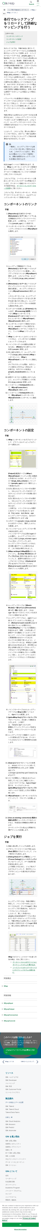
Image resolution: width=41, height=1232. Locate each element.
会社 (7, 1175)
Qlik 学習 (8, 1086)
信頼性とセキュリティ (13, 1144)
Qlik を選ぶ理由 (11, 1141)
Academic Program (12, 1188)
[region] (20, 1217)
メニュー (38, 4)
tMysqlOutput (9, 1009)
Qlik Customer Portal (13, 1089)
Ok (20, 1225)
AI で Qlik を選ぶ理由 (12, 1153)
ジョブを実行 (10, 42)
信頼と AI (8, 1150)
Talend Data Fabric (12, 1112)
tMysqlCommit (9, 1021)
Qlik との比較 (10, 1156)
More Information (20, 1229)
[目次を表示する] (4, 10)
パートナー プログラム (13, 1191)
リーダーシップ (10, 1178)
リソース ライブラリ (12, 1092)
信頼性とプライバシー (13, 1147)
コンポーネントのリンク (14, 36)
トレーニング (10, 1083)
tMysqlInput (8, 1003)
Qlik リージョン (11, 1165)
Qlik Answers (10, 1124)
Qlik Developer (11, 1080)
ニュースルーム (10, 1197)
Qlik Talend (9, 1106)
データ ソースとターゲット (14, 1162)
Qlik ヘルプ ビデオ (11, 1077)
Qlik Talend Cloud (12, 1109)
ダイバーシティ (10, 1185)
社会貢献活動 (10, 1181)
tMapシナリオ (11, 12)
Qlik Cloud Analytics (12, 1121)
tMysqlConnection (11, 1015)
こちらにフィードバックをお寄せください (20, 1051)
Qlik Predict (9, 1127)
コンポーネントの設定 (13, 39)
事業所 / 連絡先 (10, 1200)
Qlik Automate (10, 1130)
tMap (33, 10)
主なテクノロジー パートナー (15, 1159)
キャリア (8, 1194)
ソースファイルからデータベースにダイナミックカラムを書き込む (25, 969)
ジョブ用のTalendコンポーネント (18, 10)
